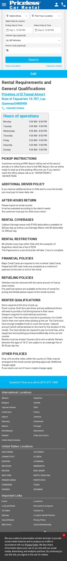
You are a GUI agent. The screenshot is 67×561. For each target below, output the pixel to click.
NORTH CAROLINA (42, 475)
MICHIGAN (6, 466)
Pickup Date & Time (13, 25)
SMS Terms (7, 524)
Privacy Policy (39, 520)
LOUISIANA (38, 461)
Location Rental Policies (44, 515)
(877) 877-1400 (49, 382)
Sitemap (5, 515)
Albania (5, 398)
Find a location (13, 66)
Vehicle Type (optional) (15, 35)
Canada (37, 402)
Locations (38, 501)
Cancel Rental (8, 520)
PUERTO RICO (39, 480)
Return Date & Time (42, 25)
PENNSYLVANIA (9, 480)
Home (4, 501)
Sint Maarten (7, 431)
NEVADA (6, 470)
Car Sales (6, 510)
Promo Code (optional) (15, 45)
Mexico (5, 426)
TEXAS (36, 485)
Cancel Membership (42, 524)
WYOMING (38, 489)
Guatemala (38, 421)
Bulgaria (5, 402)
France (37, 412)
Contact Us (38, 510)
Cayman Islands (9, 407)
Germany (6, 421)
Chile (36, 407)
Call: (34, 74)
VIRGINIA (6, 489)
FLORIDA (37, 456)
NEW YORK (6, 475)
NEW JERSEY (39, 470)
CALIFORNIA (7, 452)
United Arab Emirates (11, 440)
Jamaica (37, 417)
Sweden (5, 435)
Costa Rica (6, 412)
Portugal (37, 426)
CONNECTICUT (8, 456)
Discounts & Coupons (43, 506)
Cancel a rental (54, 66)
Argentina (38, 398)
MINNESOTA (39, 466)
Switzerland (39, 431)
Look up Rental (8, 506)
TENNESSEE (7, 485)
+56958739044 (15, 108)
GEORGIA (6, 461)
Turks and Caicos (41, 435)
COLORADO (39, 452)
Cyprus (5, 417)
